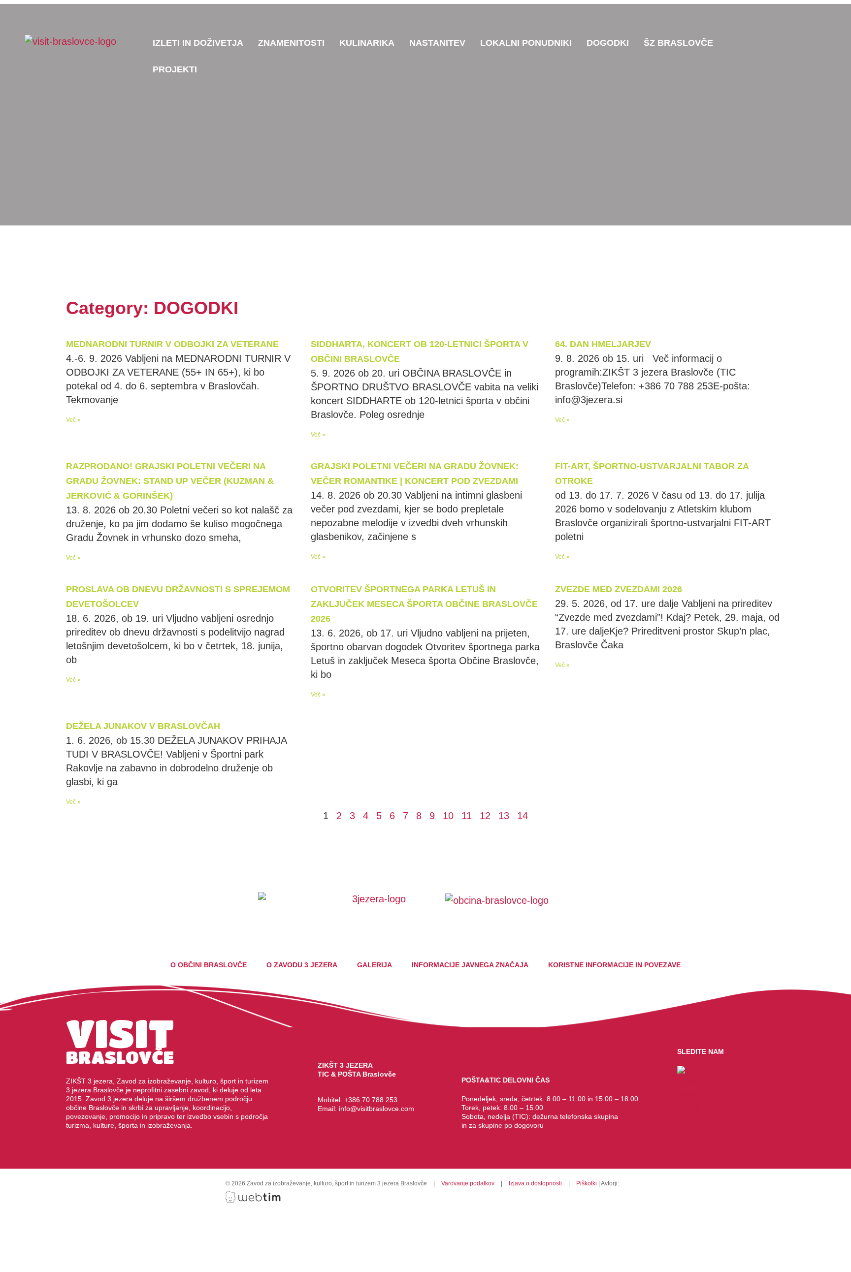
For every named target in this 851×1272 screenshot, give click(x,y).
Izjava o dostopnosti (535, 1183)
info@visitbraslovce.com (377, 1109)
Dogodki (608, 43)
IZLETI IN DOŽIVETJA (198, 43)
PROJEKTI (175, 69)
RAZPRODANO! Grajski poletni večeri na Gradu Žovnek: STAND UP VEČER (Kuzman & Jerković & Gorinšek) (170, 481)
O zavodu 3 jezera (301, 965)
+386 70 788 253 (370, 1100)
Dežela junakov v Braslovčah (143, 726)
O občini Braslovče (208, 965)
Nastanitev (437, 43)
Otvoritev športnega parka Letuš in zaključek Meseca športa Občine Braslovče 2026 (424, 604)
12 (485, 815)
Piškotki (586, 1183)
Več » (73, 419)
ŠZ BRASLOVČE (678, 43)
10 (448, 815)
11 (466, 815)
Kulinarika (366, 43)
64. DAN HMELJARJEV (603, 344)
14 (522, 815)
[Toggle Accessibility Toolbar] (836, 25)
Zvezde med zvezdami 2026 (618, 589)
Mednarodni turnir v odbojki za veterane (172, 344)
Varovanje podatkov (467, 1183)
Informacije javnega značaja (470, 965)
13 (503, 815)
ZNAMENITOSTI (291, 43)
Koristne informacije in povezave (614, 965)
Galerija (374, 965)
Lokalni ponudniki (526, 43)
